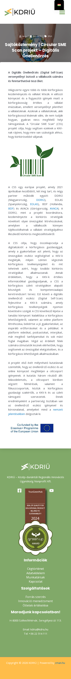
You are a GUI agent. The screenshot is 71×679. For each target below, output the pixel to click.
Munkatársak (35, 577)
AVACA (54, 208)
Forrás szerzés (35, 597)
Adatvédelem (35, 573)
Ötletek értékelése (35, 605)
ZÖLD (50, 36)
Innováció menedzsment (35, 601)
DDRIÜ (40, 200)
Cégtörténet (35, 569)
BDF (10, 208)
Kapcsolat (35, 581)
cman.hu (60, 663)
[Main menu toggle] (62, 12)
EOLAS (34, 204)
